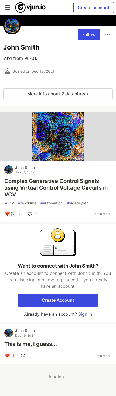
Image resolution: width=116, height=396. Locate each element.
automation (51, 203)
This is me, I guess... (30, 344)
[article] (58, 159)
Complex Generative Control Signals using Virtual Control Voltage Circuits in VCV (56, 188)
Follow (88, 34)
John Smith (25, 167)
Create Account (58, 300)
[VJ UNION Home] (30, 7)
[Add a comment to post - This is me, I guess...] (24, 355)
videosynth (77, 203)
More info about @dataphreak (58, 93)
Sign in (85, 314)
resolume (27, 203)
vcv (9, 203)
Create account (94, 7)
